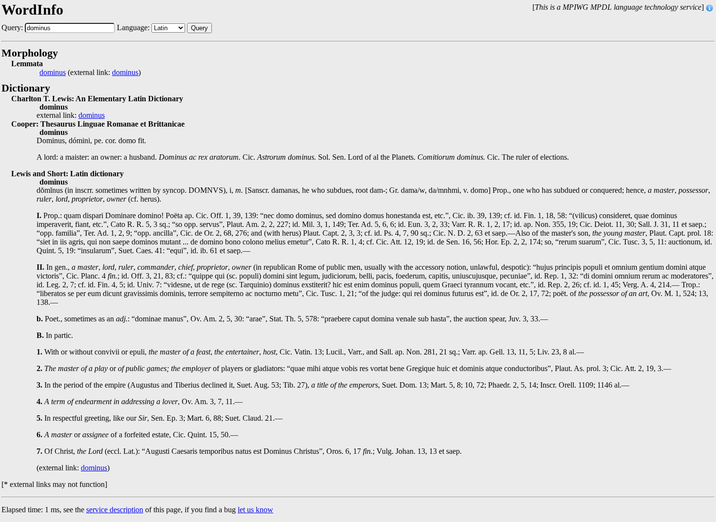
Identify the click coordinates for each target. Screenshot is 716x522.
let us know (255, 509)
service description (114, 509)
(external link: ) (90, 72)
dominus (52, 72)
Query (199, 28)
